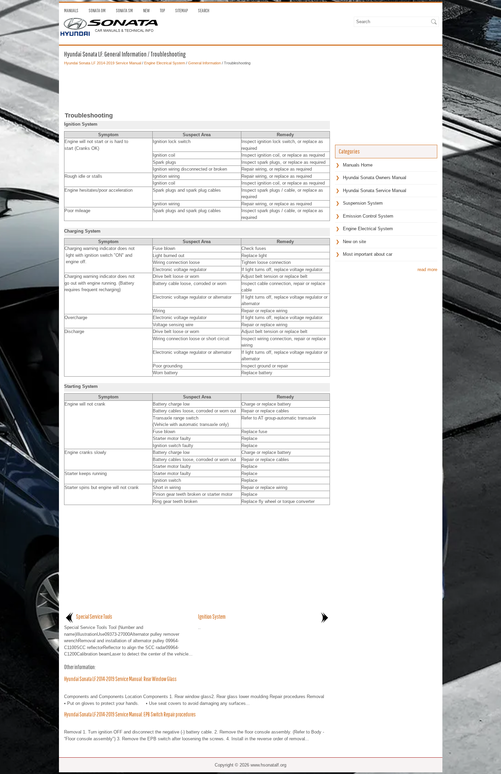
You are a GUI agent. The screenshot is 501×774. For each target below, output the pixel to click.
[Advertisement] (197, 86)
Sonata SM (124, 10)
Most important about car (367, 254)
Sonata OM (97, 10)
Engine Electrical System (164, 63)
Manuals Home (358, 165)
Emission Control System (368, 216)
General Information (204, 63)
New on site (354, 241)
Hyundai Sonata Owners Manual (374, 177)
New (146, 10)
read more (427, 269)
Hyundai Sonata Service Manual (374, 190)
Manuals (71, 10)
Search (203, 10)
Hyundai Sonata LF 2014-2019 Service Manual (102, 63)
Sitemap (181, 10)
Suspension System (363, 203)
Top (162, 10)
